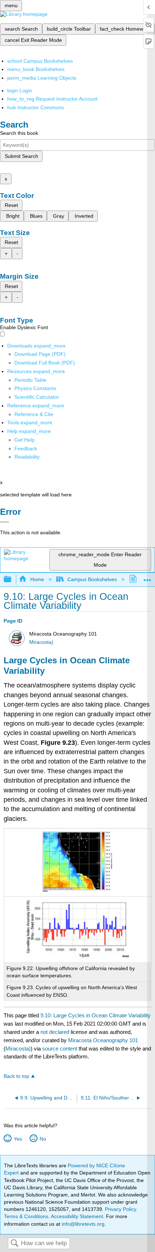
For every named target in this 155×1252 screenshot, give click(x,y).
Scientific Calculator (36, 397)
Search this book (19, 133)
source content (59, 1048)
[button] (25, 448)
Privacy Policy (120, 1209)
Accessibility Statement (77, 1216)
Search (14, 1243)
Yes (18, 1139)
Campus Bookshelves (92, 579)
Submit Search (21, 156)
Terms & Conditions (26, 1216)
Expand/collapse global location (147, 577)
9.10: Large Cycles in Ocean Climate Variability (95, 1015)
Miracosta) (41, 642)
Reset (11, 205)
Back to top (16, 1076)
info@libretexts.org (82, 1224)
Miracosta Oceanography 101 (103, 1040)
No (43, 1139)
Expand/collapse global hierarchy (12, 579)
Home (37, 579)
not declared (55, 1032)
